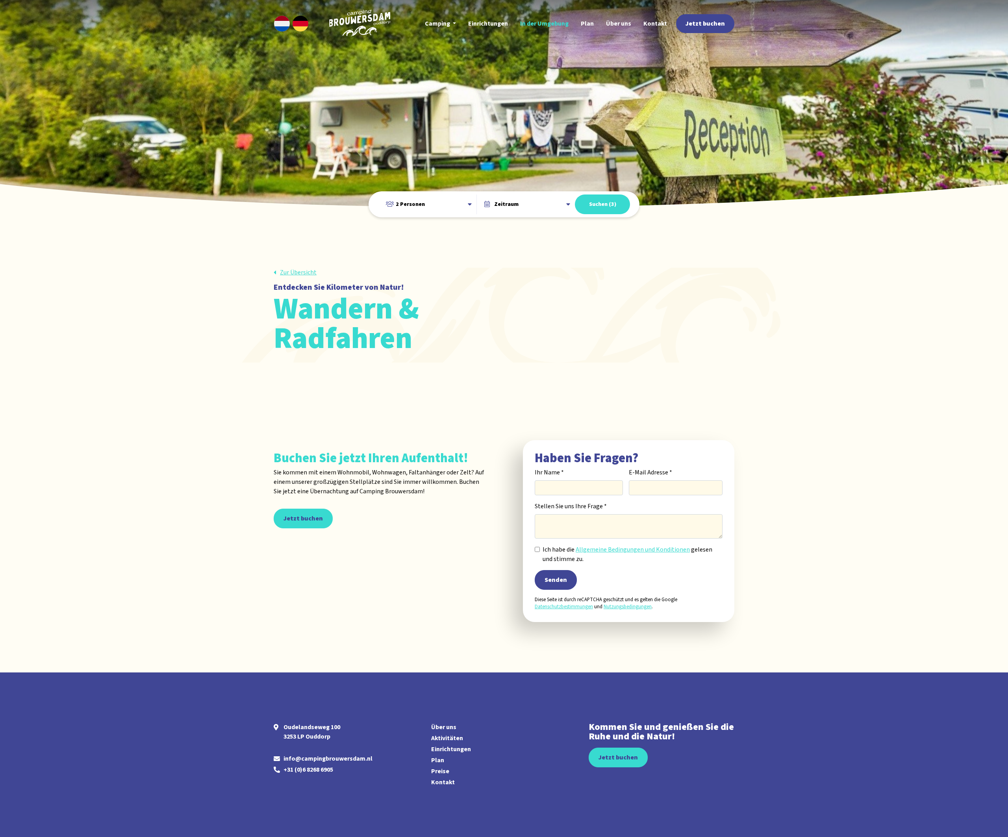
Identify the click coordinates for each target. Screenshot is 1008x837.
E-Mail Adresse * (650, 472)
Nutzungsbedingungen (628, 606)
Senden (556, 580)
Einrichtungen (451, 749)
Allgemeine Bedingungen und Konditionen (633, 549)
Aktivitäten (447, 738)
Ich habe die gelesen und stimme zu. (627, 554)
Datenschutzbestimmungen (564, 606)
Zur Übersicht (298, 272)
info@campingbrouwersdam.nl (328, 758)
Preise (440, 771)
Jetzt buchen (303, 518)
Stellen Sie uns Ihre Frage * (571, 506)
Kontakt (443, 782)
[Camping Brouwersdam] (362, 23)
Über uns (443, 727)
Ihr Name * (549, 472)
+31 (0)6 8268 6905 (308, 769)
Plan (437, 760)
